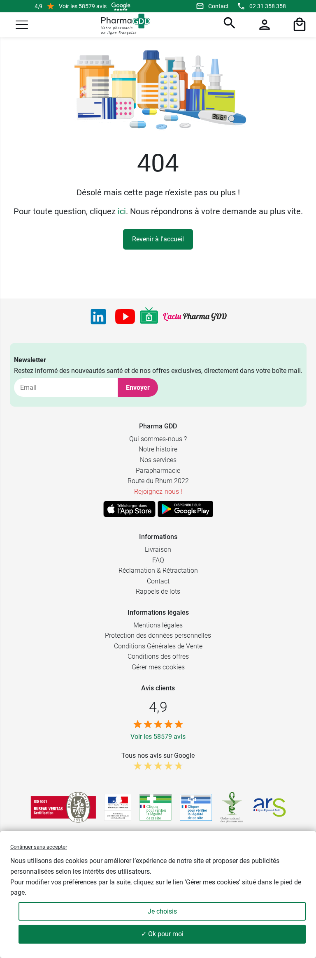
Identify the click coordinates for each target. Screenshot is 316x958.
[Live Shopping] (149, 316)
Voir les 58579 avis (83, 6)
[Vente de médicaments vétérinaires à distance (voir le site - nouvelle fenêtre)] (196, 807)
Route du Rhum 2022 (158, 481)
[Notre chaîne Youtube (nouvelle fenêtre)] (125, 316)
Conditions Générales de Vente (158, 646)
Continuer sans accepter (38, 847)
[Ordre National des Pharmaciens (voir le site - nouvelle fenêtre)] (232, 807)
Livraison (158, 549)
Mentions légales (158, 625)
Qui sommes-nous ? (158, 439)
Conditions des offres (158, 656)
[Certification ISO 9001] (63, 807)
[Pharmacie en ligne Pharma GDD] (123, 24)
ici (122, 211)
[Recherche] (228, 25)
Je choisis (162, 911)
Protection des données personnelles (158, 635)
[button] (22, 25)
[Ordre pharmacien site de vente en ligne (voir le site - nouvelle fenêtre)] (155, 807)
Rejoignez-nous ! (158, 491)
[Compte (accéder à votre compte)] (263, 24)
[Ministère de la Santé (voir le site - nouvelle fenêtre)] (118, 807)
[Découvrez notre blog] (195, 317)
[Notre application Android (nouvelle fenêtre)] (185, 509)
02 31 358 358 (267, 6)
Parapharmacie (158, 470)
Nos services (158, 460)
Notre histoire (158, 449)
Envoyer (138, 387)
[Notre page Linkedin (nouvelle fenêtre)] (98, 316)
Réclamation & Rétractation (158, 570)
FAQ (158, 560)
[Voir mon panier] (298, 24)
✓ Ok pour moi (162, 934)
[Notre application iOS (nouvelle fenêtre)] (129, 509)
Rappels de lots (158, 591)
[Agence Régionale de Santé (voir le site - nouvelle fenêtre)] (269, 807)
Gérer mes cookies (158, 667)
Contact (218, 6)
